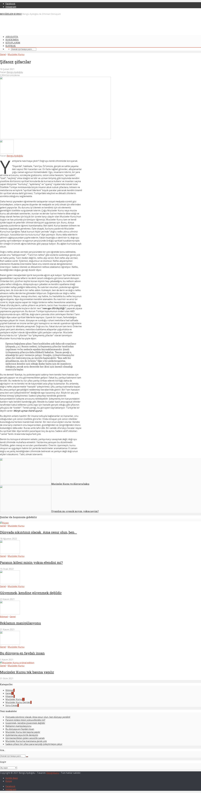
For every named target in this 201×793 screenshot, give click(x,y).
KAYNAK (10, 45)
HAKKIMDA (12, 39)
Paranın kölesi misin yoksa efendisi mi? (31, 562)
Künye (8, 781)
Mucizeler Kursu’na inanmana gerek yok (26, 741)
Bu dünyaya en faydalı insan (22, 653)
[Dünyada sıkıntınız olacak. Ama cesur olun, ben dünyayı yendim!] (4, 522)
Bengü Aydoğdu (15, 72)
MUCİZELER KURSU (11, 13)
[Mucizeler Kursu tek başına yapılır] (17, 662)
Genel (3, 54)
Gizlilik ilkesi (11, 778)
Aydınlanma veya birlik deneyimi (21, 735)
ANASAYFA (11, 36)
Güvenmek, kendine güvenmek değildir (31, 593)
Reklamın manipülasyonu (20, 623)
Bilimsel (4, 616)
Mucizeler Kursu (16, 54)
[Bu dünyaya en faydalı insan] (10, 643)
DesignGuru (52, 772)
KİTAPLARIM (12, 42)
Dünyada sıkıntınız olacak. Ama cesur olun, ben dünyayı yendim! (37, 716)
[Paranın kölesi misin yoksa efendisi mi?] (10, 553)
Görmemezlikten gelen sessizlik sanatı (25, 738)
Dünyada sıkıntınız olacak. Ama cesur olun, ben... (38, 532)
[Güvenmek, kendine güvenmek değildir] (10, 583)
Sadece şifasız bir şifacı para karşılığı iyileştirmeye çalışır (33, 744)
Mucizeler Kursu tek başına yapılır (27, 672)
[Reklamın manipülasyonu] (10, 613)
